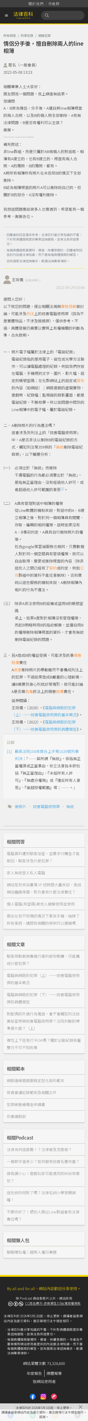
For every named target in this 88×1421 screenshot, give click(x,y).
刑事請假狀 (16, 1116)
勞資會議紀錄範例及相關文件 (32, 1092)
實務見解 (68, 306)
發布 (80, 380)
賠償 (60, 691)
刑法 (30, 313)
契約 (53, 568)
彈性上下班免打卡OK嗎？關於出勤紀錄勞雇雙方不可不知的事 (44, 1043)
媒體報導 (54, 1373)
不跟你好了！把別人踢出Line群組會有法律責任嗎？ (43, 1215)
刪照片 (20, 806)
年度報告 (34, 1373)
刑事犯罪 (27, 35)
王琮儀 (27, 279)
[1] (62, 488)
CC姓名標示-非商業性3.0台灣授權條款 (53, 1303)
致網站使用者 (44, 1381)
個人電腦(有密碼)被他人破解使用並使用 (41, 904)
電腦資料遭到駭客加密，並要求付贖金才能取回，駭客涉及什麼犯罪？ (43, 857)
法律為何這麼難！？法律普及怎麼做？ (39, 1149)
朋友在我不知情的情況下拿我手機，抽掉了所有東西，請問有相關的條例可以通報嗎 (43, 919)
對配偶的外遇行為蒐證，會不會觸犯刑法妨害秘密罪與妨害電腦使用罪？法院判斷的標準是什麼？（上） (43, 1021)
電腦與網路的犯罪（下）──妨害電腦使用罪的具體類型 (43, 998)
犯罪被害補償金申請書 (26, 1104)
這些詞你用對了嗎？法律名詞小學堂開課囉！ (41, 1196)
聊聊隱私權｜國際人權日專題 (32, 1252)
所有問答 (9, 35)
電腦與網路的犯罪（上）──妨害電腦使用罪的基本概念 (43, 978)
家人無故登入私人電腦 (26, 872)
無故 (60, 447)
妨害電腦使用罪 (46, 806)
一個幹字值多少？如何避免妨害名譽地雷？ (43, 1161)
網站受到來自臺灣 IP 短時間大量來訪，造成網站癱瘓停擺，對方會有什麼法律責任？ (44, 888)
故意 (17, 669)
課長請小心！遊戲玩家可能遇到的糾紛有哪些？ (43, 1176)
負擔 (29, 691)
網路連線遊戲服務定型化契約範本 (35, 1080)
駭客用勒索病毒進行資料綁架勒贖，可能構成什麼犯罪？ (43, 959)
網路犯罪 (44, 35)
